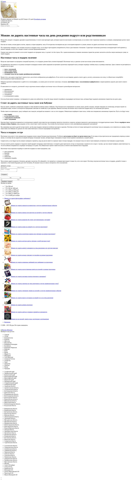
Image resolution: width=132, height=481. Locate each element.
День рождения (6, 29)
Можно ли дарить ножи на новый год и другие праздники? (29, 227)
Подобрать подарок (40, 19)
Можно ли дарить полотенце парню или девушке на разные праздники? (33, 234)
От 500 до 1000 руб (12, 188)
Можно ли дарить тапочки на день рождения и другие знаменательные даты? (35, 283)
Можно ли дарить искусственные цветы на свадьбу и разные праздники (33, 269)
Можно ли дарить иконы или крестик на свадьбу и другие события (31, 212)
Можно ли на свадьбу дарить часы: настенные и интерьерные (30, 319)
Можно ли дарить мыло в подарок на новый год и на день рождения (32, 298)
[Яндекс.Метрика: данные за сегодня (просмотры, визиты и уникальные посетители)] (6, 330)
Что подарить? (41, 29)
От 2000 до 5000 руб (12, 192)
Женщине (25, 29)
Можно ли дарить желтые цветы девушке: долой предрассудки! (30, 241)
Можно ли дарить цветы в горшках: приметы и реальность (29, 312)
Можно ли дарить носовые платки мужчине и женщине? (28, 276)
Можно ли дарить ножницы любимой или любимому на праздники (32, 262)
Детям (32, 29)
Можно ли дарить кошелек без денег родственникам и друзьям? (30, 219)
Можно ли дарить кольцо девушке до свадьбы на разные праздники (32, 255)
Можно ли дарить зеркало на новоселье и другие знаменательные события (34, 205)
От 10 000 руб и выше (13, 195)
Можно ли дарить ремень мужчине (22, 305)
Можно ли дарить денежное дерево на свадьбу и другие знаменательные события (36, 290)
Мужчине (16, 29)
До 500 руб (9, 186)
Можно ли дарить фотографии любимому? (17, 198)
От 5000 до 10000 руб (12, 193)
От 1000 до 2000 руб (12, 190)
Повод (50, 29)
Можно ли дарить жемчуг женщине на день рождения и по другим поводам (34, 248)
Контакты (7, 322)
